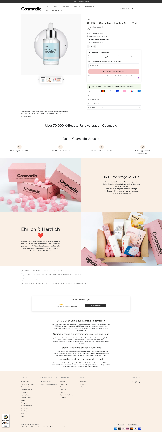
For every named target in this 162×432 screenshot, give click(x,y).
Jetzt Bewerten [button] (95, 305)
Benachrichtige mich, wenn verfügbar (114, 71)
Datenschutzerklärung (36, 426)
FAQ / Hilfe (63, 384)
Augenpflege (25, 381)
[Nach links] (38, 80)
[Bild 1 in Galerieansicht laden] (43, 79)
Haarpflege (24, 392)
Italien (82, 387)
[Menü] (9, 415)
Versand (49, 426)
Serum (79, 324)
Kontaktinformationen (57, 426)
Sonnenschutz (25, 408)
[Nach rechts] (63, 80)
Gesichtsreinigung (26, 389)
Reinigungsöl (25, 403)
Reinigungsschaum (26, 405)
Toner (22, 416)
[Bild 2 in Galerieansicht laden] (48, 79)
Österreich (83, 384)
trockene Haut (75, 338)
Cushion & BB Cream (27, 384)
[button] (132, 8)
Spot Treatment (26, 411)
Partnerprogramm (65, 387)
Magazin (62, 392)
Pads (22, 413)
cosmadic (27, 424)
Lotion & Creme (26, 397)
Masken (23, 400)
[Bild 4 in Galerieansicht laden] (58, 79)
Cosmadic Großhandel (67, 395)
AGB (44, 426)
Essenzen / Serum (26, 387)
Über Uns (63, 389)
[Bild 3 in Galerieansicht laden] (53, 79)
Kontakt (62, 381)
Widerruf (63, 397)
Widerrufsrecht (26, 426)
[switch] (5, 426)
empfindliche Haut (69, 326)
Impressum (66, 426)
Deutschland (83, 381)
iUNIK (88, 19)
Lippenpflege (25, 395)
